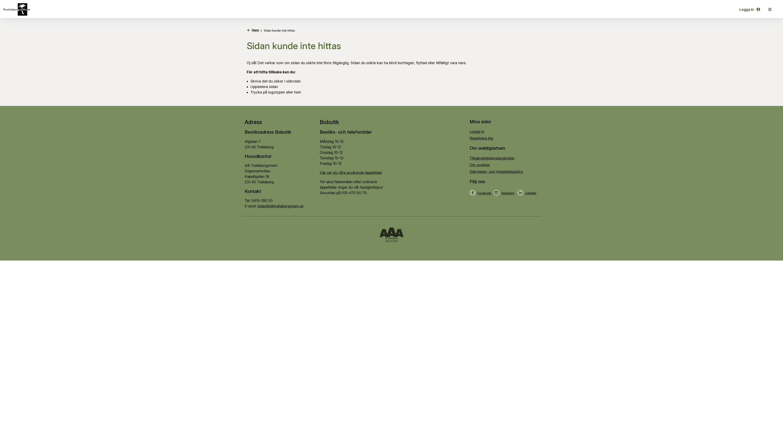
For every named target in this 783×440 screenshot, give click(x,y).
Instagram (508, 193)
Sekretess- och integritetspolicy (496, 171)
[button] (770, 9)
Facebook (484, 193)
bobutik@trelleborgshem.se (280, 206)
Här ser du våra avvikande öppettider (351, 172)
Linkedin (530, 193)
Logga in (747, 9)
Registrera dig (481, 138)
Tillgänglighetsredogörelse (492, 158)
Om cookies (480, 165)
